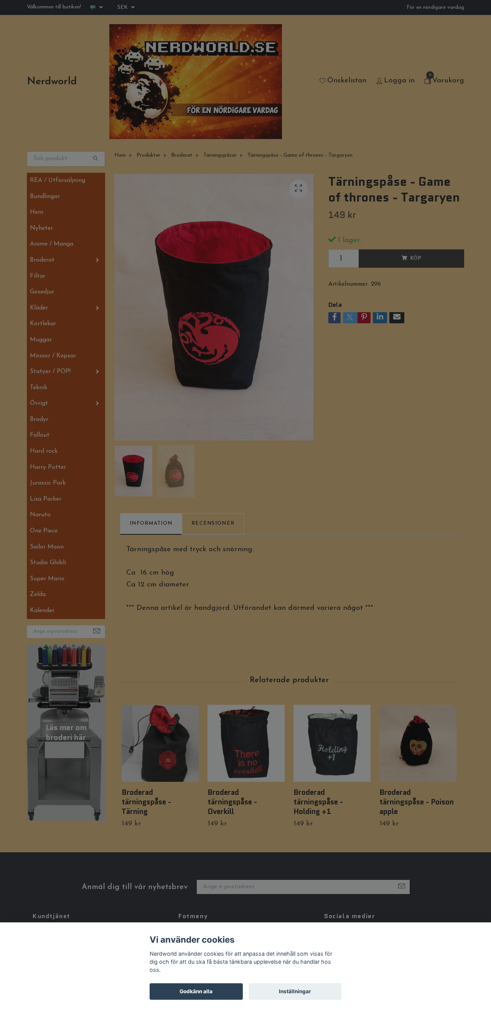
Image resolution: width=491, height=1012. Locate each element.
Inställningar (295, 991)
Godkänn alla (196, 991)
